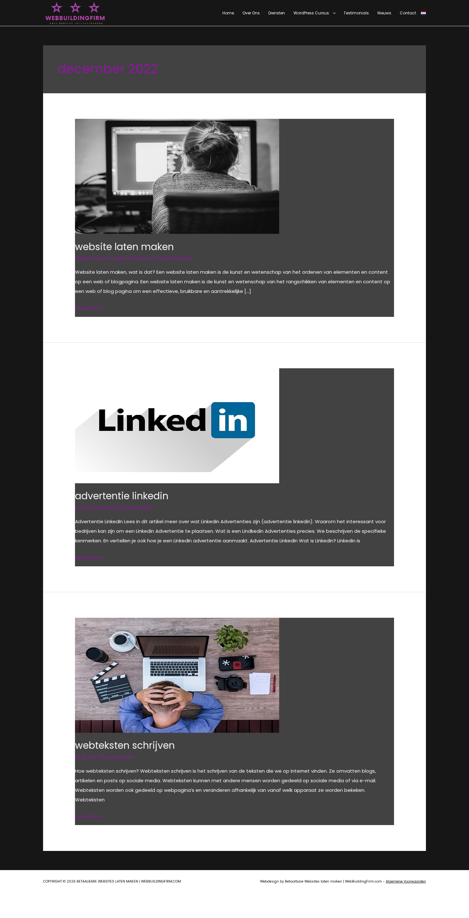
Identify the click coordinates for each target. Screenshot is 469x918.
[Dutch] (423, 13)
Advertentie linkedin (121, 496)
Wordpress (141, 258)
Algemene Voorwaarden (406, 881)
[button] (333, 13)
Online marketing (95, 507)
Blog (80, 757)
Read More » (89, 308)
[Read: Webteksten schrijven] (177, 674)
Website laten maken (124, 247)
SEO (91, 757)
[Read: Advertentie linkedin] (177, 425)
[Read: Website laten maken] (177, 175)
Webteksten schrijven (125, 745)
